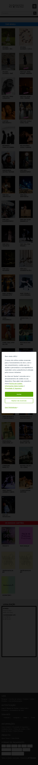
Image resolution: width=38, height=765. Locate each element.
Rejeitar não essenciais (19, 401)
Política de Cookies (15, 383)
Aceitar (19, 394)
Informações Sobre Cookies (14, 386)
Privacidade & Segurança (13, 388)
